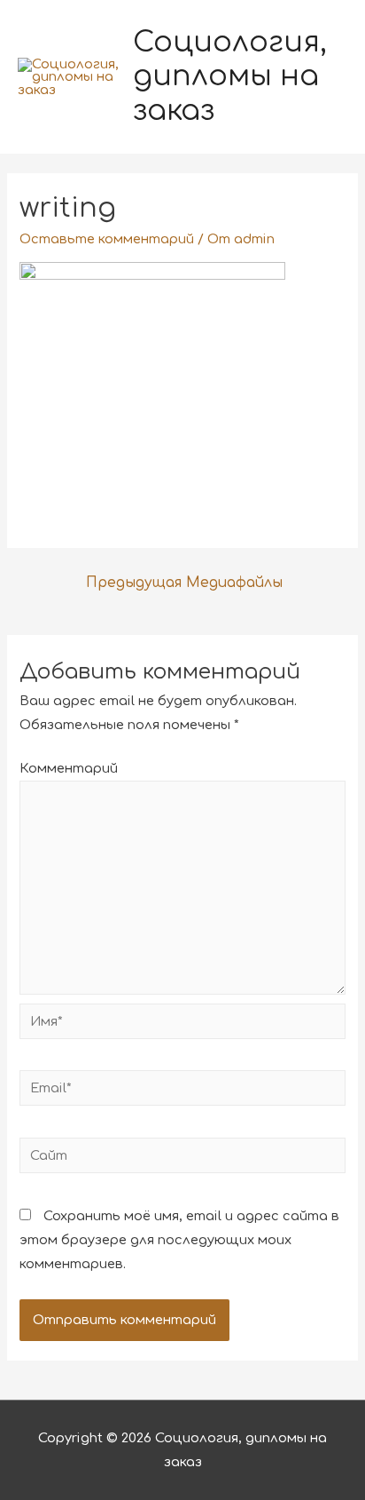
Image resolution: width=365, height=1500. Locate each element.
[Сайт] (182, 1159)
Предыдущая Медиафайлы (184, 583)
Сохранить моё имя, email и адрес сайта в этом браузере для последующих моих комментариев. (179, 1240)
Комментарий (68, 768)
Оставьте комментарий (106, 239)
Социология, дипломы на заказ (230, 76)
